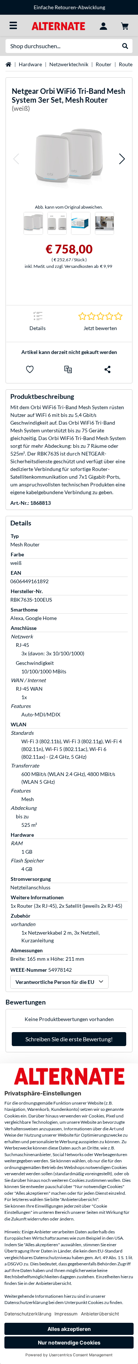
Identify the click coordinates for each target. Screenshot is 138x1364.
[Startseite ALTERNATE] (58, 25)
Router (104, 64)
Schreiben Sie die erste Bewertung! (69, 1038)
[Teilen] (107, 369)
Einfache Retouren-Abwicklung (69, 7)
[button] (16, 158)
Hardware (30, 64)
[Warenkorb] (124, 25)
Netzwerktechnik (68, 64)
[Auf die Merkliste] (30, 369)
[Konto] (103, 25)
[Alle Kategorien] (13, 25)
